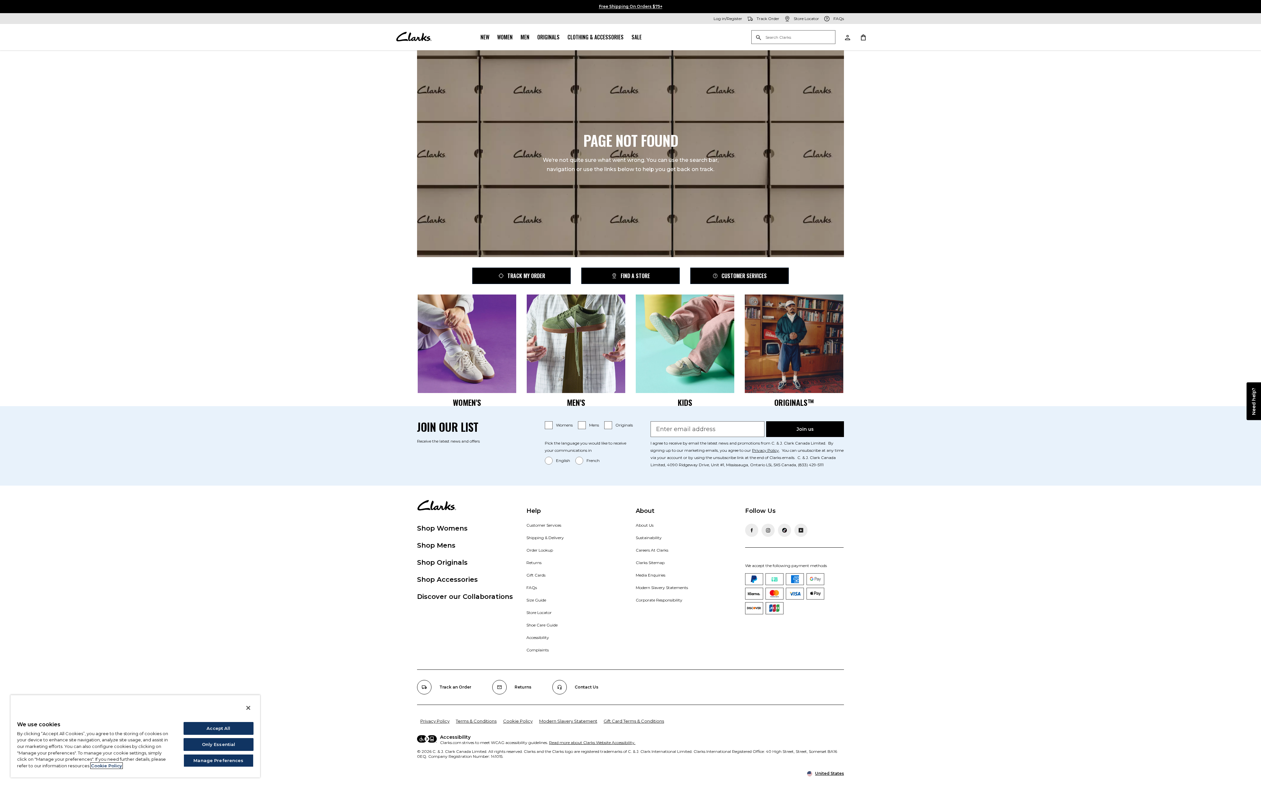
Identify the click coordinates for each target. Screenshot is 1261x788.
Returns (534, 562)
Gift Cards (535, 575)
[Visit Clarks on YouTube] (800, 530)
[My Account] (847, 37)
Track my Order (526, 276)
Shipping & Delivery (545, 537)
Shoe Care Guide (542, 625)
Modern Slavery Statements (662, 587)
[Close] (248, 708)
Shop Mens (436, 545)
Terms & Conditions (476, 721)
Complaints (537, 649)
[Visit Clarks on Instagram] (768, 530)
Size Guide (536, 600)
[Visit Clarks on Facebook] (751, 530)
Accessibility (537, 637)
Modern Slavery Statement (568, 721)
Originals (548, 37)
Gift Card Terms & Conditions (634, 721)
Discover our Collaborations (465, 597)
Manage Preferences (218, 760)
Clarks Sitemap (650, 562)
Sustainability (649, 537)
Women (505, 37)
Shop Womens (442, 528)
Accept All (218, 728)
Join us (805, 429)
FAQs (531, 587)
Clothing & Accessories (595, 37)
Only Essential (218, 744)
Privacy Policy (765, 450)
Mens (594, 425)
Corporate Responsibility (659, 600)
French (593, 460)
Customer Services (744, 276)
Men (524, 37)
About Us (644, 525)
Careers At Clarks (652, 550)
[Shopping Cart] (863, 37)
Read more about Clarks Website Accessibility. (592, 742)
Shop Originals (442, 562)
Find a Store (635, 276)
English (563, 460)
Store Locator (539, 612)
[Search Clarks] (793, 38)
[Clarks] (413, 37)
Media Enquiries (650, 575)
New (484, 37)
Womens (564, 425)
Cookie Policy (518, 721)
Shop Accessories (447, 579)
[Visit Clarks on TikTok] (784, 530)
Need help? (1254, 401)
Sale (636, 37)
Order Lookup (539, 550)
